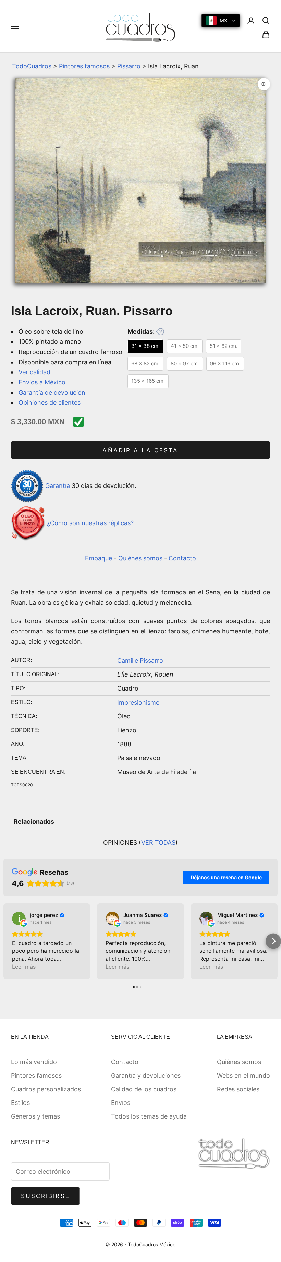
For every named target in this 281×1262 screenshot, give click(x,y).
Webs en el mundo (243, 1075)
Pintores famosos (84, 66)
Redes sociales (238, 1089)
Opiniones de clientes (50, 402)
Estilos (20, 1102)
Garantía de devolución (52, 392)
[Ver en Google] (19, 918)
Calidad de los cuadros (143, 1089)
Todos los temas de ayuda (149, 1116)
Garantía (57, 485)
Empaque (98, 558)
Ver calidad (34, 372)
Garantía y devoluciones (146, 1075)
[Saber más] (160, 331)
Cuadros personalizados (46, 1089)
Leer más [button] (24, 966)
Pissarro (128, 66)
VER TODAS (158, 842)
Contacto (182, 558)
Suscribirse (45, 1195)
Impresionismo (138, 702)
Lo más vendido (34, 1061)
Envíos (120, 1102)
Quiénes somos (140, 558)
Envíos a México (42, 382)
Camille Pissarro (140, 660)
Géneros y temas (35, 1116)
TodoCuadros (31, 66)
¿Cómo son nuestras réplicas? (90, 523)
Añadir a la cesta (140, 450)
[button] (7, 941)
